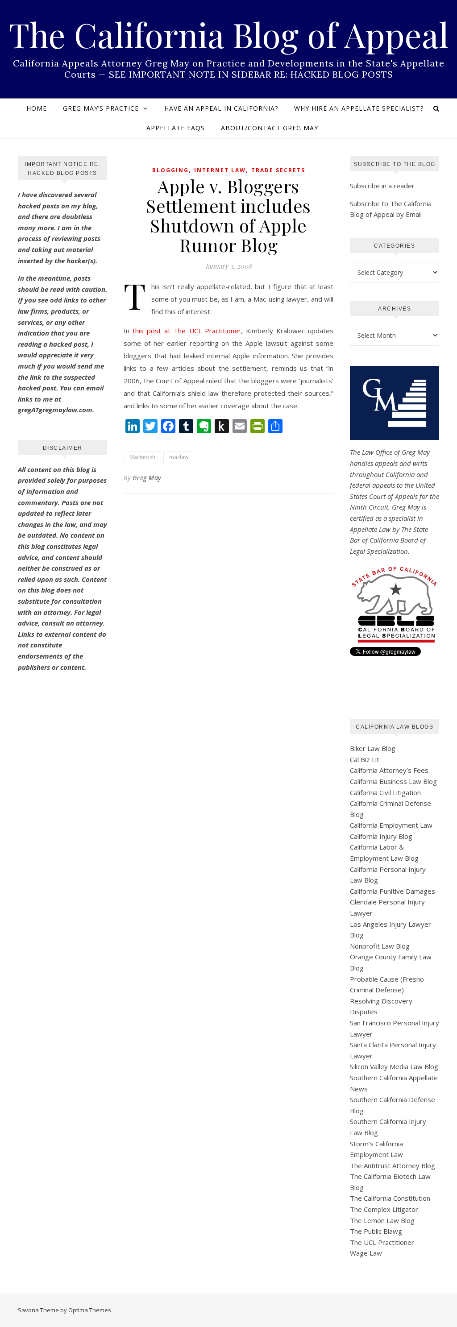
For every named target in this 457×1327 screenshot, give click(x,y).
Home (36, 108)
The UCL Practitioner (382, 1242)
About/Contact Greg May (269, 128)
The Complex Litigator (384, 1209)
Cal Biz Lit (364, 759)
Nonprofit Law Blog (380, 945)
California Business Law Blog (393, 781)
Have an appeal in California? (221, 108)
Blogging (170, 170)
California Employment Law (391, 825)
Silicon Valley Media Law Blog (394, 1066)
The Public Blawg (376, 1231)
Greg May (147, 477)
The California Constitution (390, 1198)
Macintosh (142, 457)
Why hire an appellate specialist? (359, 108)
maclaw (178, 457)
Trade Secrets (278, 170)
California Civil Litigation (385, 792)
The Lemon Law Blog (382, 1220)
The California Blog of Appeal (229, 34)
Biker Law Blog (372, 748)
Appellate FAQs (175, 128)
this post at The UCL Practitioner (187, 330)
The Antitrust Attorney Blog (392, 1165)
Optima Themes (89, 1310)
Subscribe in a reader (382, 185)
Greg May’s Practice (101, 108)
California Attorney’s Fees (389, 770)
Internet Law (220, 170)
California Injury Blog (381, 836)
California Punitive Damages (392, 891)
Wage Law (366, 1252)
